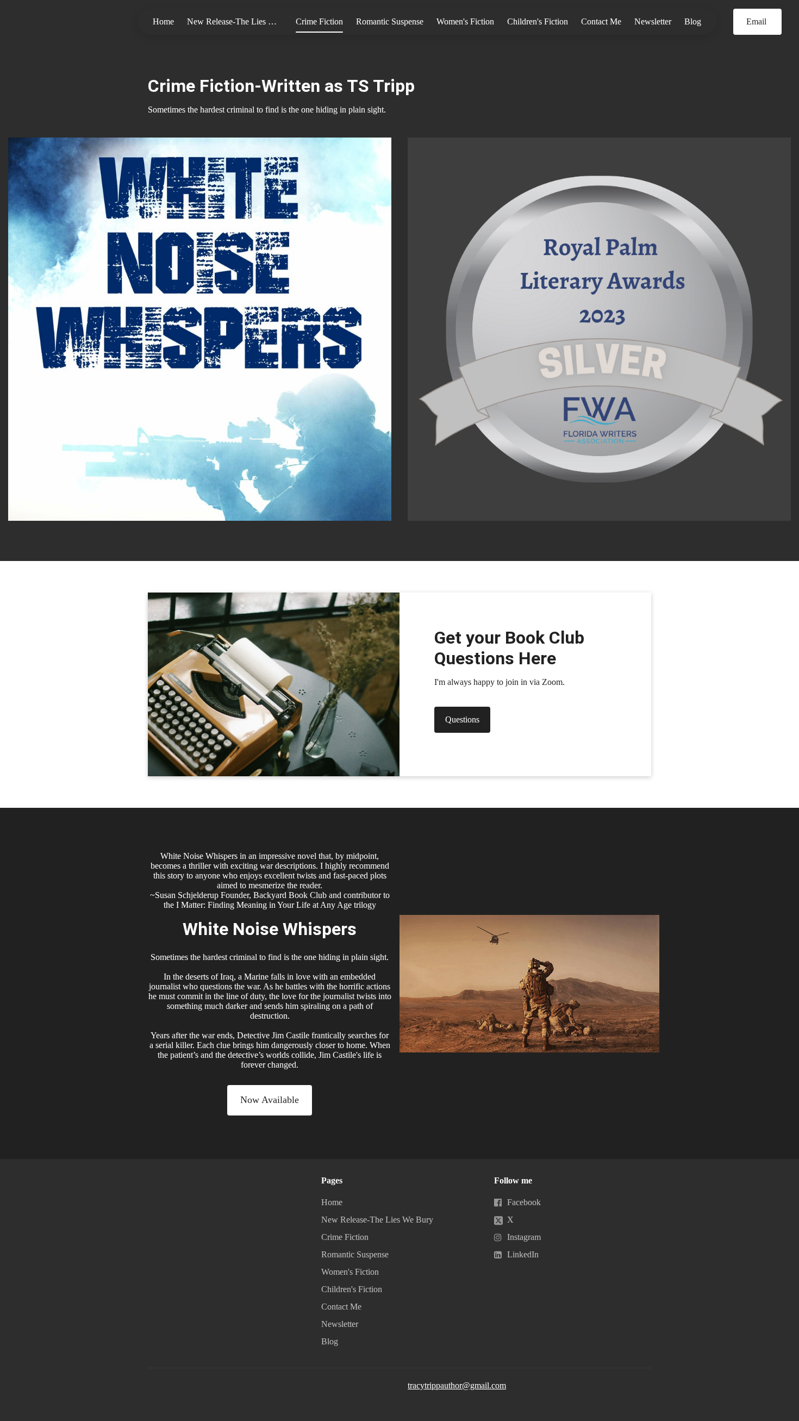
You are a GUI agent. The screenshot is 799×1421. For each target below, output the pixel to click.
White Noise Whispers (270, 929)
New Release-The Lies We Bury (238, 21)
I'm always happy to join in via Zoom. (499, 682)
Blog (692, 21)
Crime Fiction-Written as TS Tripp (281, 86)
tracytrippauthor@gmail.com (457, 1385)
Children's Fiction (537, 21)
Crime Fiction (319, 21)
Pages (331, 1180)
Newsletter (652, 21)
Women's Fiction (465, 21)
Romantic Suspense (389, 21)
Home (163, 21)
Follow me (513, 1180)
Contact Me (601, 21)
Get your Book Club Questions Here (509, 648)
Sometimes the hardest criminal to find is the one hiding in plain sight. (267, 109)
